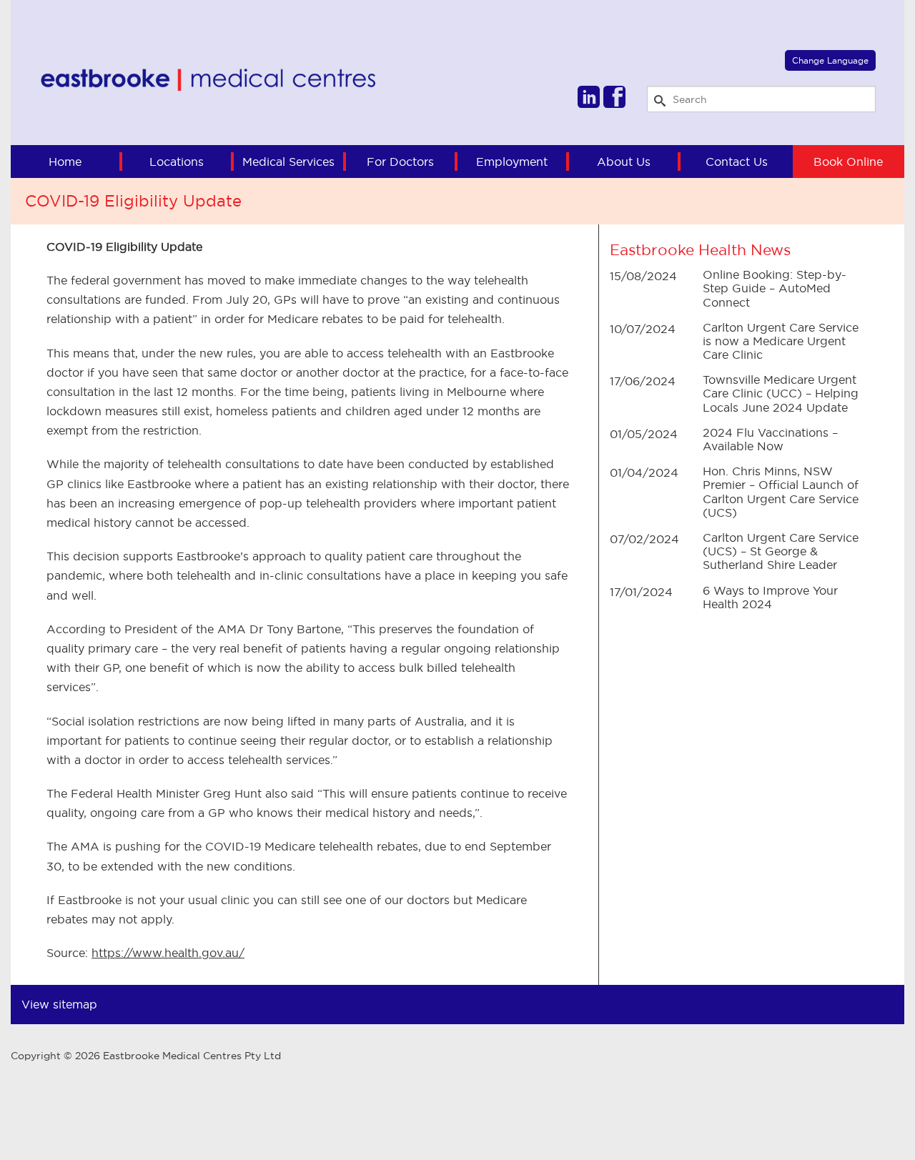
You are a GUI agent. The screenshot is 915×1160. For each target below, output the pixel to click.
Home (65, 161)
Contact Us (737, 161)
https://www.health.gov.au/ (168, 953)
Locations (176, 161)
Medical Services (288, 161)
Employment (512, 161)
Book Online (848, 161)
